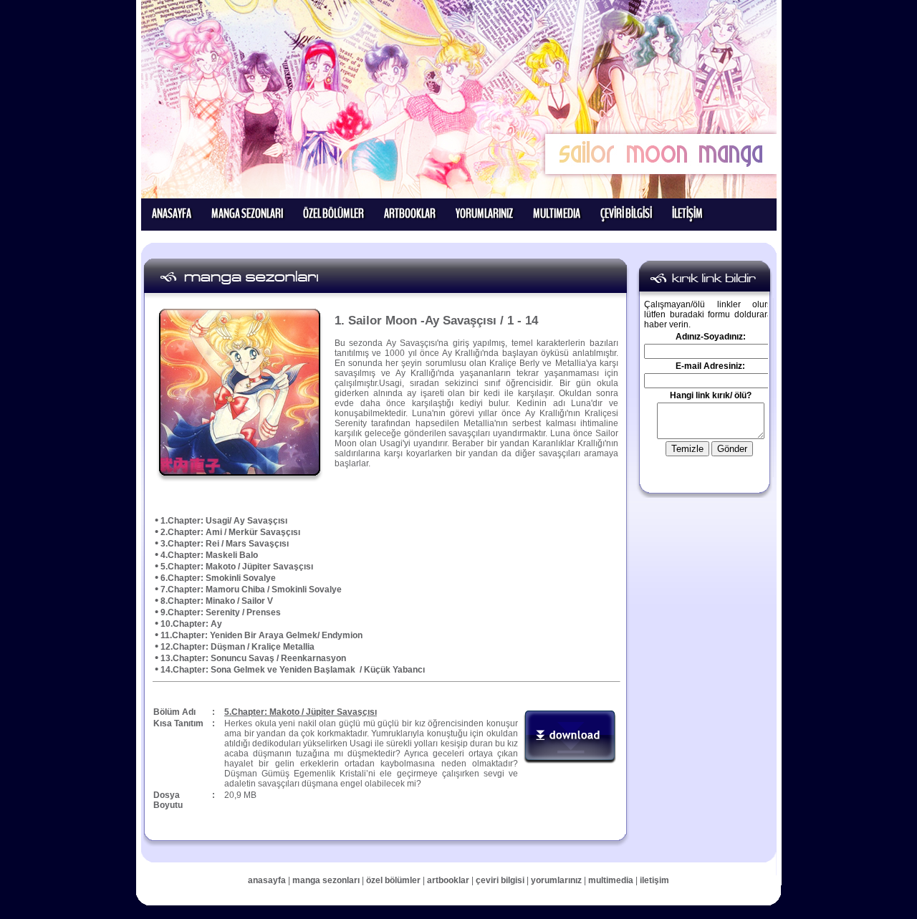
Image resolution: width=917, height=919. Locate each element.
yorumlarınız (556, 880)
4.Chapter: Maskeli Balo (209, 555)
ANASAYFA (171, 213)
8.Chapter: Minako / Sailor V (216, 601)
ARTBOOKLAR (410, 213)
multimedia (610, 880)
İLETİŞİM (687, 213)
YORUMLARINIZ (484, 213)
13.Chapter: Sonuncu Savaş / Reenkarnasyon (253, 658)
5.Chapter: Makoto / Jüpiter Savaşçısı (236, 567)
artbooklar (448, 880)
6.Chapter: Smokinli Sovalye (218, 578)
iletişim (654, 880)
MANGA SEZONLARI (247, 213)
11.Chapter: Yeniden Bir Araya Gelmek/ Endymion (261, 635)
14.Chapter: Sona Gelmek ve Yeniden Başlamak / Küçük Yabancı (292, 670)
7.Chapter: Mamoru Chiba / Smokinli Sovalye (251, 589)
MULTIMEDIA (556, 213)
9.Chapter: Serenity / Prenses (220, 612)
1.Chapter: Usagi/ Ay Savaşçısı (223, 521)
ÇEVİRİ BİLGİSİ (626, 213)
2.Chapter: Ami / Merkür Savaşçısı (230, 532)
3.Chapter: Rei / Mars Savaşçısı (224, 544)
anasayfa (267, 880)
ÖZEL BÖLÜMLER (333, 213)
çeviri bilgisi (500, 880)
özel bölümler (394, 880)
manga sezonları (327, 880)
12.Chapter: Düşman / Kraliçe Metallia (237, 647)
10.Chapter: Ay (191, 624)
